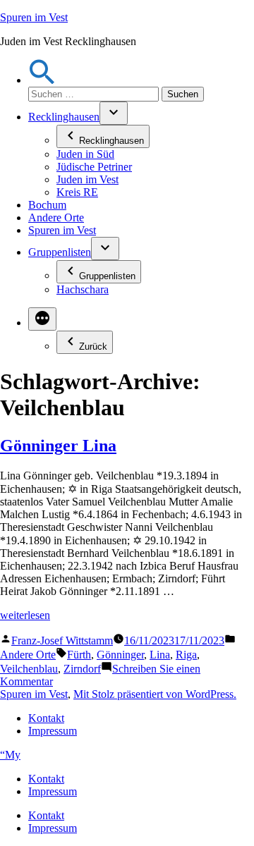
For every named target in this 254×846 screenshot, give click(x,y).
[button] (42, 80)
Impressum (52, 731)
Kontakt (46, 718)
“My (10, 755)
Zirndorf (82, 669)
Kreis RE (77, 192)
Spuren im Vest (34, 17)
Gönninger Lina (58, 445)
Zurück (93, 346)
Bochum (47, 205)
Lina (160, 655)
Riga (186, 655)
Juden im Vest (87, 179)
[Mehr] (42, 319)
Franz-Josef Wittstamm (62, 640)
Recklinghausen (63, 117)
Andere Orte (56, 217)
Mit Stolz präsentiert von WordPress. (154, 694)
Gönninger (120, 655)
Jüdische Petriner (94, 167)
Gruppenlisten (59, 252)
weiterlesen (25, 615)
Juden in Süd (85, 154)
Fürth (79, 655)
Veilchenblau (29, 669)
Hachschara (82, 289)
